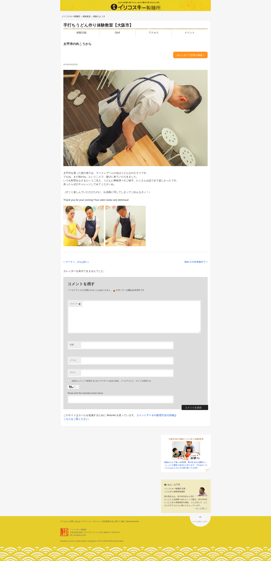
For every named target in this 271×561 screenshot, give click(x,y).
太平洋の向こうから (77, 43)
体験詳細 (81, 32)
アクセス (154, 32)
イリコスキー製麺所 (71, 16)
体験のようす (99, 16)
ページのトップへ (200, 521)
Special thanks (132, 521)
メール (73, 359)
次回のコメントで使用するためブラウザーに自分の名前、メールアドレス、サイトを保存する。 (112, 380)
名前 (72, 344)
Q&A (117, 32)
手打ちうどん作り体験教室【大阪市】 (98, 25)
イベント (190, 32)
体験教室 (86, 16)
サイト (73, 372)
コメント (75, 303)
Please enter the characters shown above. (85, 393)
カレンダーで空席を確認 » (190, 55)
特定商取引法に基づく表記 (113, 521)
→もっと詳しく (201, 508)
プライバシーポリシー (91, 521)
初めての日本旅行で (195, 261)
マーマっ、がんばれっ (77, 261)
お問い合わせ (74, 521)
